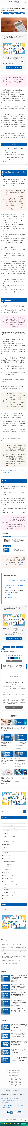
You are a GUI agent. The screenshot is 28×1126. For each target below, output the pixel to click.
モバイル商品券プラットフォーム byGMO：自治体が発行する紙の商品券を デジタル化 (14, 957)
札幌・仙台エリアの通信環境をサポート (11, 963)
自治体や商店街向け (12, 597)
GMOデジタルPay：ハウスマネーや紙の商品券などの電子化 (14, 948)
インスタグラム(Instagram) (10, 841)
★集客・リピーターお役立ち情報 (9, 651)
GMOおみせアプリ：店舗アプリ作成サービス (12, 944)
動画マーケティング (9, 887)
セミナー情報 (7, 878)
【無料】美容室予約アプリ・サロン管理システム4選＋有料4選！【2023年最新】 (18, 540)
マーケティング (6, 12)
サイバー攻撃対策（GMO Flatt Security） (8, 1105)
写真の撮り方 (7, 852)
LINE (6, 833)
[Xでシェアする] (12, 1084)
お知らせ (6, 872)
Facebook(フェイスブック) (10, 830)
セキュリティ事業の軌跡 (5, 1107)
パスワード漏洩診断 (4, 1098)
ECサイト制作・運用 (9, 825)
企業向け (9, 594)
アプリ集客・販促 (8, 858)
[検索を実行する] (24, 811)
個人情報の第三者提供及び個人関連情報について (14, 1070)
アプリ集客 (7, 869)
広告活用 (12, 12)
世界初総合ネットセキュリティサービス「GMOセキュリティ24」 (13, 1096)
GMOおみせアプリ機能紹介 (11, 861)
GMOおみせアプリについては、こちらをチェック (15, 564)
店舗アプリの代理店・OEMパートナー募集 (11, 960)
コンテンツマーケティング (10, 884)
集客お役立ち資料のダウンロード (14, 707)
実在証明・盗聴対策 (4, 1102)
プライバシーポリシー (8, 1069)
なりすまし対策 (20, 1105)
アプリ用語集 (7, 867)
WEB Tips (7, 850)
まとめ (6, 161)
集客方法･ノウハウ (9, 892)
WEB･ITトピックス (8, 844)
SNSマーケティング (9, 828)
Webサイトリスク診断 (14, 1098)
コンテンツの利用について (14, 1072)
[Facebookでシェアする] (16, 1085)
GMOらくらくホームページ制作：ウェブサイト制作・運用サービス (13, 952)
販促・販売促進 (18, 12)
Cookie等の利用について (19, 1069)
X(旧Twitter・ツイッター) (10, 839)
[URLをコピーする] (20, 1081)
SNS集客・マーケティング (10, 836)
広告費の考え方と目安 (10, 152)
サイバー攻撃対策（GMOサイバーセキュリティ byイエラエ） (12, 1104)
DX (5, 822)
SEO (6, 847)
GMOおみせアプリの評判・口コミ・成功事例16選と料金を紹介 (18, 549)
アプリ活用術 (8, 864)
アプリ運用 (6, 855)
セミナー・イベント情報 (10, 875)
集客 (24, 12)
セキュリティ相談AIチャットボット (7, 1100)
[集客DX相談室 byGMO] (14, 2)
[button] (9, 658)
